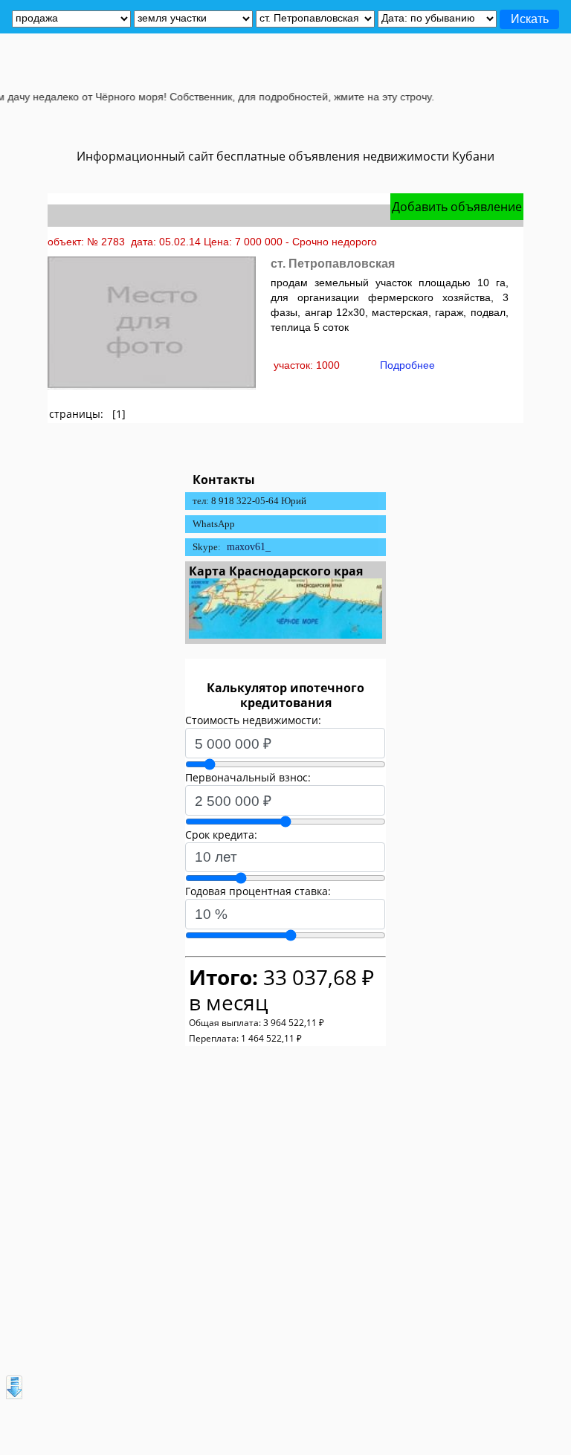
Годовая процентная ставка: (258, 891)
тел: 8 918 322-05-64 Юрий (249, 500)
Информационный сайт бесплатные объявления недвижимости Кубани (285, 156)
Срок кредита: (221, 834)
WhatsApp (214, 523)
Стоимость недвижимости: (253, 720)
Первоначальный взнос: (248, 777)
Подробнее (407, 365)
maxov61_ (249, 546)
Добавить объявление (457, 207)
